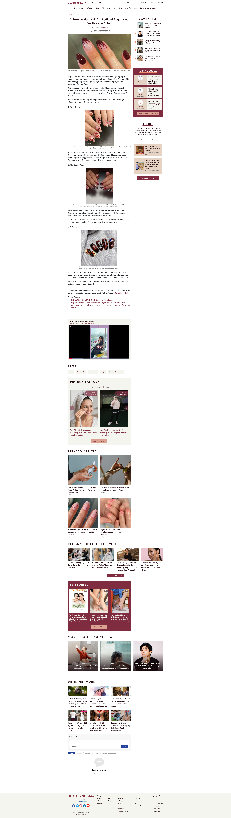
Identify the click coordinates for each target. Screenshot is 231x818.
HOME (92, 3)
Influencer (90, 8)
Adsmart (120, 801)
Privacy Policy (138, 806)
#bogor (103, 372)
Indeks (135, 8)
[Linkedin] (84, 805)
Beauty (99, 798)
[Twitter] (77, 805)
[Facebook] (73, 805)
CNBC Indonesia (158, 803)
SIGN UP (157, 3)
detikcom (156, 798)
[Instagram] (80, 805)
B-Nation (99, 803)
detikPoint (120, 806)
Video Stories (106, 8)
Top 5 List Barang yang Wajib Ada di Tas (82, 323)
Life (98, 801)
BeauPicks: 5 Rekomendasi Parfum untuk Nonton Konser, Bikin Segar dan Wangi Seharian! (100, 306)
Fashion (76, 14)
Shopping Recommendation (148, 8)
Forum (120, 803)
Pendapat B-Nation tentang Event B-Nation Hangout (152, 148)
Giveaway (154, 140)
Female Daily (157, 808)
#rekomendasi (81, 372)
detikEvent (120, 808)
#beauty (71, 372)
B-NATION (143, 3)
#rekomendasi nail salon (116, 372)
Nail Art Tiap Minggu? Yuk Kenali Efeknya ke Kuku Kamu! (92, 300)
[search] (162, 3)
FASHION (112, 3)
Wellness (109, 801)
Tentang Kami (138, 798)
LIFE (120, 3)
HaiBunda (156, 806)
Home (70, 14)
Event (140, 140)
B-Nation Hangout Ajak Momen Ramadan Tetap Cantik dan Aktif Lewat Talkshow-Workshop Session (152, 164)
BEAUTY (101, 3)
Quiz (97, 8)
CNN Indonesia (158, 801)
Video (120, 8)
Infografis (128, 8)
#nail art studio (93, 372)
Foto (114, 8)
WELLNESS (131, 3)
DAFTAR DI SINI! (121, 293)
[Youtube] (88, 805)
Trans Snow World (123, 811)
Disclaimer (137, 803)
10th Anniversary (79, 8)
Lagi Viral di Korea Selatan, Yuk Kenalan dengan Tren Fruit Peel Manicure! (98, 303)
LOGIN (152, 3)
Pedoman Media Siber (141, 801)
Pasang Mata (121, 798)
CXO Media (157, 811)
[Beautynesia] (77, 2)
